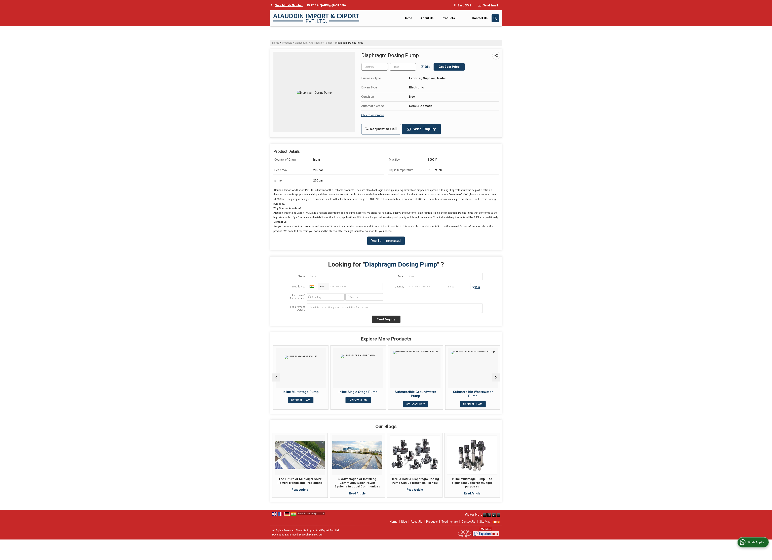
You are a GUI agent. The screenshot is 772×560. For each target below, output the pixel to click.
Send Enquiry (424, 129)
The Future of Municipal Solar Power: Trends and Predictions (299, 480)
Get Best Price (449, 67)
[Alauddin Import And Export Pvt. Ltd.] (316, 18)
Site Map (485, 521)
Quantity (399, 286)
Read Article (300, 489)
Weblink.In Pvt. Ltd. (312, 534)
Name (301, 276)
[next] (496, 377)
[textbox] (403, 67)
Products (448, 18)
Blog (404, 521)
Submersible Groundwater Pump (414, 394)
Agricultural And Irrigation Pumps (314, 42)
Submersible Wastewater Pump (472, 394)
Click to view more (372, 115)
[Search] (495, 18)
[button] (289, 5)
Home (408, 18)
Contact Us (480, 18)
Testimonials (449, 521)
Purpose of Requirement (297, 297)
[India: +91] (312, 286)
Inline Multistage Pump (300, 392)
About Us (426, 18)
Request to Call (383, 129)
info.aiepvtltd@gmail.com (328, 5)
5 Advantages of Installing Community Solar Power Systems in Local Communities (357, 482)
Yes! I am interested (386, 241)
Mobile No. (298, 286)
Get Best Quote (300, 400)
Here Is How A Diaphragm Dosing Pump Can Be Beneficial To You (415, 480)
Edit (427, 66)
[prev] (276, 377)
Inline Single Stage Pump (357, 392)
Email (401, 276)
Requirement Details (297, 308)
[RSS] (496, 521)
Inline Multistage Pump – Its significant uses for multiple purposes (472, 482)
